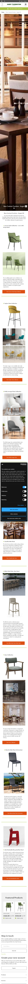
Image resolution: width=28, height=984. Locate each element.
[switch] (24, 491)
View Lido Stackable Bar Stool (13, 878)
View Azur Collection (11, 742)
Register (25, 1)
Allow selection (14, 514)
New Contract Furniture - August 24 (13, 12)
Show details (21, 505)
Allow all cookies (14, 509)
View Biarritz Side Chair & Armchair (15, 813)
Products (3, 974)
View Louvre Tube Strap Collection (14, 291)
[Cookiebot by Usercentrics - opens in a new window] (20, 464)
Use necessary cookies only (14, 518)
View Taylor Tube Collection (12, 379)
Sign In (22, 1)
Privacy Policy (3, 953)
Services (3, 980)
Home (2, 12)
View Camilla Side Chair (12, 558)
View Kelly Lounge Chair (12, 457)
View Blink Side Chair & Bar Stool (14, 643)
